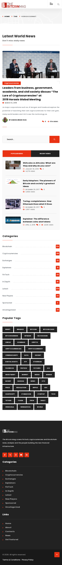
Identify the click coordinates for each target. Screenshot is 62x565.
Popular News (17, 153)
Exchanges (7, 260)
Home (7, 16)
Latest (5, 288)
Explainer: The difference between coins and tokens (36, 220)
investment (10, 375)
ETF (25, 362)
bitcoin (33, 329)
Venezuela (9, 407)
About (8, 527)
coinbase (21, 342)
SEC (45, 387)
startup (41, 394)
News (7, 535)
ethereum (37, 362)
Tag (15, 16)
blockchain (42, 336)
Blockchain (7, 246)
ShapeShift (10, 394)
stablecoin (26, 394)
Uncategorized (9, 310)
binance (20, 329)
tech (53, 394)
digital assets (11, 362)
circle (8, 342)
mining (49, 375)
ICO (48, 368)
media (37, 375)
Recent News (45, 153)
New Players (7, 296)
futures (37, 368)
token (20, 400)
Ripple (35, 387)
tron (32, 400)
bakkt (7, 329)
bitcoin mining (11, 336)
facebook (9, 368)
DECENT (38, 355)
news (33, 381)
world (40, 407)
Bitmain (28, 336)
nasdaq (20, 381)
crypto (35, 342)
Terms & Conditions (11, 560)
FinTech (5, 274)
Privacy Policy (27, 560)
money (8, 381)
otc (43, 381)
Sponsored (7, 303)
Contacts (10, 531)
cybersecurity (11, 355)
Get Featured (11, 539)
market (25, 375)
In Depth (6, 281)
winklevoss (25, 407)
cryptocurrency (35, 349)
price (7, 387)
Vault (43, 400)
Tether (8, 400)
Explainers (6, 267)
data (26, 355)
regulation (21, 387)
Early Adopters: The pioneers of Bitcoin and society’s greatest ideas (39, 183)
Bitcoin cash (48, 329)
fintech (23, 368)
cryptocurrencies (13, 349)
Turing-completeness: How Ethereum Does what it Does (37, 202)
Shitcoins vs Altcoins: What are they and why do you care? (39, 164)
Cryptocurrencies (11, 83)
